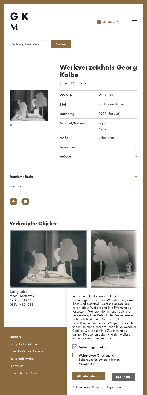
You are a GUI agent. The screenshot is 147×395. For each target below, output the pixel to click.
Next (143, 258)
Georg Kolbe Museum (24, 344)
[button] (134, 22)
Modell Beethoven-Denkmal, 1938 (22, 298)
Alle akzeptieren (88, 376)
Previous (3, 258)
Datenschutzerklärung (24, 373)
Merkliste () (111, 22)
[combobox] (30, 44)
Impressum (16, 366)
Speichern (123, 377)
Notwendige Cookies (93, 347)
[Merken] (25, 201)
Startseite (16, 337)
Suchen (61, 44)
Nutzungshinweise (22, 358)
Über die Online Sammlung (28, 351)
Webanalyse (99, 359)
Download (13, 201)
